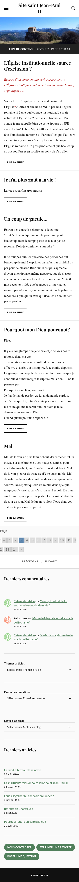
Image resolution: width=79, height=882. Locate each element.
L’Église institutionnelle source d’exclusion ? (37, 66)
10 (62, 540)
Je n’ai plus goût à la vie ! (30, 179)
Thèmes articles (14, 663)
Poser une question (21, 856)
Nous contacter (19, 847)
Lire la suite (15, 162)
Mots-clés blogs (14, 720)
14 (14, 549)
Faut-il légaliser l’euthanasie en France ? (29, 795)
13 (7, 549)
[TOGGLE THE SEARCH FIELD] (73, 8)
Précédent (30, 561)
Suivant (51, 561)
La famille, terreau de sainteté (22, 770)
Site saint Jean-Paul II (39, 8)
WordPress (40, 875)
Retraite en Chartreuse (18, 808)
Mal (8, 446)
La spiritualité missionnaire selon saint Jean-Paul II (36, 782)
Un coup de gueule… (25, 218)
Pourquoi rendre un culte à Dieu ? (25, 821)
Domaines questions (17, 692)
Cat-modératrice (24, 601)
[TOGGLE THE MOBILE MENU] (6, 8)
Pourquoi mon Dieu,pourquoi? (37, 329)
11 (69, 540)
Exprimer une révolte (56, 847)
